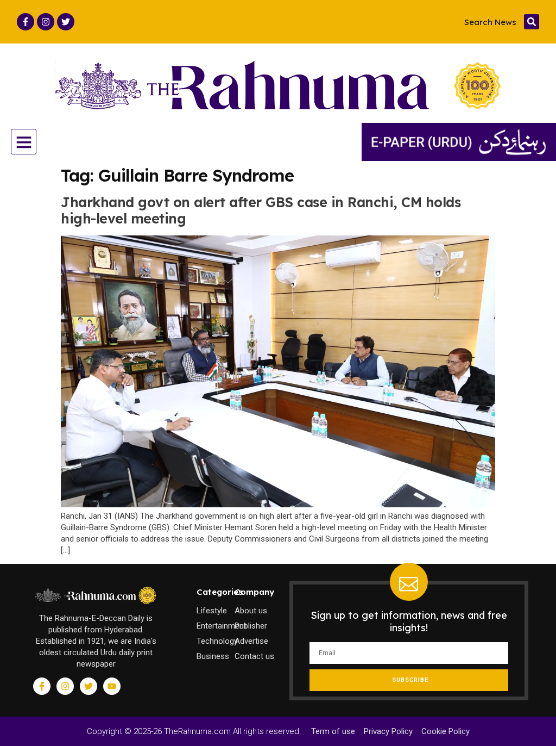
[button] (531, 21)
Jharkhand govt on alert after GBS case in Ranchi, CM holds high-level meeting (260, 210)
